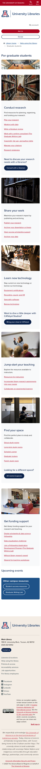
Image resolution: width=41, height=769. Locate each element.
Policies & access (8, 664)
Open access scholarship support (17, 232)
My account (33, 25)
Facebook (8, 681)
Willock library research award (16, 555)
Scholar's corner (10, 452)
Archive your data (11, 236)
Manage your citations (13, 145)
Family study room (11, 461)
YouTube (7, 694)
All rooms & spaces (14, 476)
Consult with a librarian (16, 168)
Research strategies (12, 150)
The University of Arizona (20, 766)
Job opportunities (8, 670)
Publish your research (12, 223)
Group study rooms (11, 443)
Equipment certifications (13, 290)
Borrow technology (11, 304)
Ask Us (20, 31)
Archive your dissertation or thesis (17, 227)
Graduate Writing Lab (14, 592)
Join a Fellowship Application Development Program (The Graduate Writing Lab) (19, 548)
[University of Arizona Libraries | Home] (20, 13)
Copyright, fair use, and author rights (18, 141)
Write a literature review (13, 129)
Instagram (8, 685)
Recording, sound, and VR (14, 295)
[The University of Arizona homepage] (13, 3)
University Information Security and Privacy (20, 761)
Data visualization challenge (15, 541)
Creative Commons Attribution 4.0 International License (27, 707)
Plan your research (11, 120)
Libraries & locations (9, 658)
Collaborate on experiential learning (18, 389)
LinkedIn (7, 688)
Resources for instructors (14, 377)
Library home (11, 43)
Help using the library (28, 43)
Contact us (6, 650)
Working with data (11, 124)
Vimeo (6, 691)
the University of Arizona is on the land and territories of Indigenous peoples (20, 735)
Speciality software (11, 299)
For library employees (10, 674)
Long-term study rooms (13, 447)
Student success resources (16, 586)
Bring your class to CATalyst (18, 322)
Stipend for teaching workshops (16, 560)
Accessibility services (9, 667)
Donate (20, 37)
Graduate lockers (11, 456)
